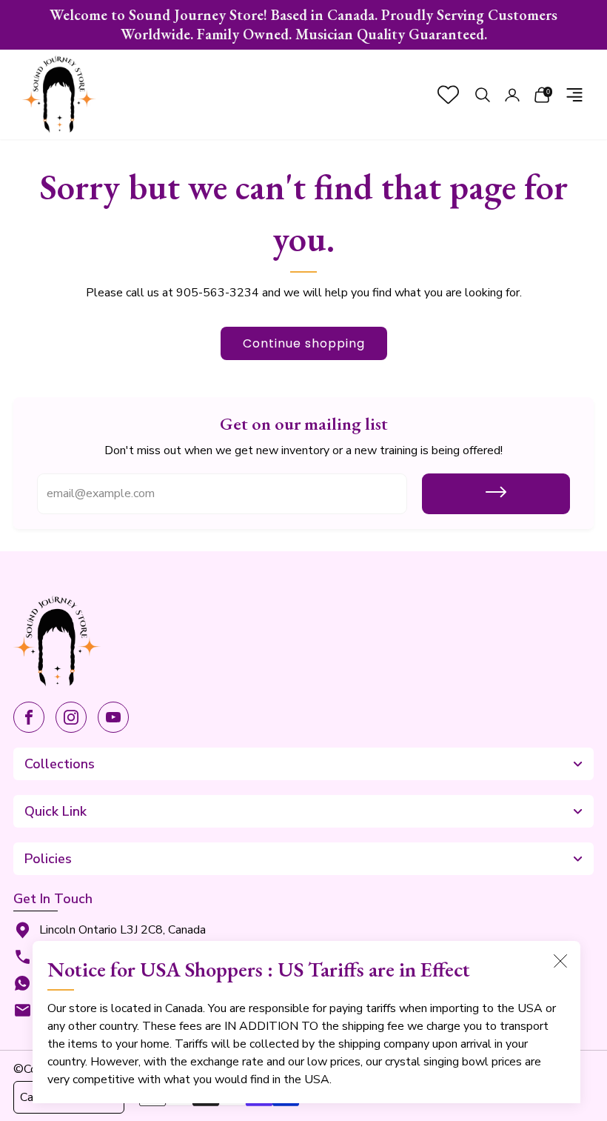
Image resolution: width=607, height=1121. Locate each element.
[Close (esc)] (560, 961)
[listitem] (303, 25)
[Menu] (574, 95)
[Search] (483, 95)
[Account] (512, 95)
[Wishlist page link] (448, 94)
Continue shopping (304, 343)
